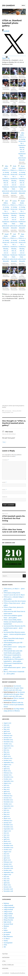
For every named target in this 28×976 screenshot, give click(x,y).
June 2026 (7, 727)
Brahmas (6, 903)
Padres (6, 930)
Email (4, 489)
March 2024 (7, 770)
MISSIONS (5, 968)
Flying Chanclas (8, 920)
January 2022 (7, 822)
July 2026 (6, 725)
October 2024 (8, 760)
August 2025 (7, 748)
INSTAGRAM (5, 957)
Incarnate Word (8, 924)
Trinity (6, 940)
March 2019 (7, 885)
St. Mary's (7, 938)
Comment (5, 460)
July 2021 (6, 833)
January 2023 (7, 797)
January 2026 (8, 737)
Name (4, 482)
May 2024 (6, 766)
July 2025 (6, 750)
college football (8, 909)
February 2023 (8, 795)
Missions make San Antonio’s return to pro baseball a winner (14, 704)
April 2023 (7, 791)
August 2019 (7, 874)
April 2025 (7, 754)
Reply (4, 442)
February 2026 (8, 735)
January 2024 (7, 775)
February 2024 (8, 773)
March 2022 (7, 818)
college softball (8, 913)
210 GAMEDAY (8, 5)
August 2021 (7, 831)
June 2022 (7, 812)
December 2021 (8, 824)
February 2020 (8, 862)
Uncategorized (8, 942)
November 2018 (8, 891)
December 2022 (8, 800)
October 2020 (8, 849)
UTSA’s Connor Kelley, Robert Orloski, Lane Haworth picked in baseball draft (13, 622)
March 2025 (7, 756)
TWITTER (5, 954)
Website (4, 496)
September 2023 (8, 781)
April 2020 (7, 858)
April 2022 (7, 816)
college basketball (9, 907)
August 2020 (7, 851)
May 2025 (6, 752)
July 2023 (6, 785)
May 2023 (6, 789)
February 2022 (8, 820)
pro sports (7, 934)
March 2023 (7, 793)
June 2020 (7, 856)
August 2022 (7, 808)
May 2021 (6, 837)
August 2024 (7, 764)
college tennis (8, 916)
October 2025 (8, 744)
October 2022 (8, 804)
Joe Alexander (7, 410)
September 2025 (8, 746)
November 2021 (8, 827)
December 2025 (8, 739)
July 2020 (6, 853)
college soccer (8, 911)
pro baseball (7, 932)
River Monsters (8, 936)
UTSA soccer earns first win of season (15, 601)
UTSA (12, 412)
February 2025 (8, 758)
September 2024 (8, 762)
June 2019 (6, 878)
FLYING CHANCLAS (8, 964)
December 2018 (8, 889)
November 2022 (8, 802)
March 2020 (7, 860)
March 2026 (7, 733)
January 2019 (7, 887)
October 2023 (8, 779)
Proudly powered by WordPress (17, 973)
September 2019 (8, 872)
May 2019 (6, 880)
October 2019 (7, 870)
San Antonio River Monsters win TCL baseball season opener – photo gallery (14, 628)
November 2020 (8, 847)
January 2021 (7, 843)
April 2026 (7, 731)
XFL (5, 947)
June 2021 (6, 835)
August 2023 (7, 783)
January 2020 (7, 864)
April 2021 (7, 839)
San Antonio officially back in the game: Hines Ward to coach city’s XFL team (13, 688)
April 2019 (7, 883)
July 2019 (6, 876)
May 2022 (6, 814)
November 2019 (8, 868)
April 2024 (7, 768)
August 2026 (7, 723)
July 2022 (6, 810)
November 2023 (8, 777)
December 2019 (8, 866)
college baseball (6, 412)
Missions (6, 926)
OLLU (5, 928)
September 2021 (8, 829)
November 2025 (8, 741)
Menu (23, 5)
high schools (7, 922)
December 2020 (8, 845)
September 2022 (8, 806)
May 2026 (7, 729)
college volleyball (9, 918)
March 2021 (7, 841)
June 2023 (7, 787)
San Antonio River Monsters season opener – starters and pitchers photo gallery (15, 634)
